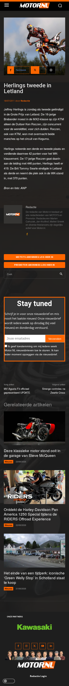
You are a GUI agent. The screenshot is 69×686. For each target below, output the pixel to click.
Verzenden (54, 338)
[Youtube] (42, 646)
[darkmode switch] (9, 681)
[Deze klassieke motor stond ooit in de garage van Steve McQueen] (34, 428)
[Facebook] (27, 233)
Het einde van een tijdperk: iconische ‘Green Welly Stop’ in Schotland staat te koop (34, 577)
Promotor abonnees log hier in (34, 265)
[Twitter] (34, 646)
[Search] (61, 274)
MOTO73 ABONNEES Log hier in (34, 257)
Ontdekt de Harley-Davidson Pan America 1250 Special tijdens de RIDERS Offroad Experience (31, 514)
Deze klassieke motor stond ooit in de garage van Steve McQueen (32, 453)
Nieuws (8, 461)
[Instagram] (26, 646)
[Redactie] (13, 220)
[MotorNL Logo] (36, 5)
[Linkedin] (51, 646)
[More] (51, 70)
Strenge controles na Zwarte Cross (53, 390)
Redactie (25, 100)
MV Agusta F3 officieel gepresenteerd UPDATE (17, 390)
